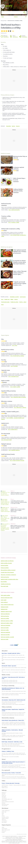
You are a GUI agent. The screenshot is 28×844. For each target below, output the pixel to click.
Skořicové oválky (5, 630)
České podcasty (4, 828)
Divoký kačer (11, 741)
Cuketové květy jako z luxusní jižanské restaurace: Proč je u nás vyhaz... (14, 693)
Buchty (13, 126)
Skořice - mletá (22, 302)
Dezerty (18, 126)
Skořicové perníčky (5, 634)
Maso (2, 16)
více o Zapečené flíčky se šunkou (18, 397)
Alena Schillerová (4, 786)
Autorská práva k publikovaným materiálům (14, 839)
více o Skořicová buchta (14, 209)
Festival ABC (18, 772)
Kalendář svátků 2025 (12, 653)
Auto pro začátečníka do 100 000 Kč (8, 801)
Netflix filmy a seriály (18, 741)
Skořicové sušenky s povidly (7, 637)
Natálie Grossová (5, 787)
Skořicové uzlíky (4, 639)
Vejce (2, 304)
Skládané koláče (4, 607)
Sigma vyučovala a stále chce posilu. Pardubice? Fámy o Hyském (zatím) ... (14, 668)
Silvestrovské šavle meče (6, 597)
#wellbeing (9, 751)
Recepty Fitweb (3, 20)
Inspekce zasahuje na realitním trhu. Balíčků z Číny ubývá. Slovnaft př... (14, 723)
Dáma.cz (12, 491)
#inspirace (4, 751)
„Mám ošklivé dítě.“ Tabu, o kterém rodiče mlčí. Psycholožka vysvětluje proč (19, 518)
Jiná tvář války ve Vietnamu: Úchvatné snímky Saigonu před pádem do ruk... (13, 658)
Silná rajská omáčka (5, 595)
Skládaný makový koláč (6, 611)
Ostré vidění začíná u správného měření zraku (9, 680)
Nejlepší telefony (15, 709)
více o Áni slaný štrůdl (6, 439)
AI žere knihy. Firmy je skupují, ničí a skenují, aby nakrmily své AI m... (13, 713)
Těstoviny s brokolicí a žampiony (8, 574)
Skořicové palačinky (5, 632)
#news (13, 751)
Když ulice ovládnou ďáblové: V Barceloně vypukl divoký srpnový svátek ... (14, 692)
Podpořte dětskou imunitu (7, 761)
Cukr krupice (23, 296)
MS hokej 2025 (5, 665)
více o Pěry (14, 345)
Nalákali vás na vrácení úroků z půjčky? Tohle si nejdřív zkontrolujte (18, 510)
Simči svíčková (4, 602)
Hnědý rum (7, 299)
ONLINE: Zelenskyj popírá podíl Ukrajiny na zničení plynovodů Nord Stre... (13, 660)
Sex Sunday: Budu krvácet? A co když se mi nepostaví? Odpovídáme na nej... (14, 755)
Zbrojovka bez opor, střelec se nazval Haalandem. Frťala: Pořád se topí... (14, 672)
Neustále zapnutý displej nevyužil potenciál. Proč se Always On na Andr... (14, 712)
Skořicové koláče (5, 627)
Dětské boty (4, 819)
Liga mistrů (14, 665)
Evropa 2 (3, 832)
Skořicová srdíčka (5, 618)
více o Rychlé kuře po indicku (17, 355)
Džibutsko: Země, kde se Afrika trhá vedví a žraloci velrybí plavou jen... (13, 746)
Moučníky (8, 126)
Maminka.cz (13, 515)
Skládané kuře (4, 609)
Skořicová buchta (5, 577)
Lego (2, 814)
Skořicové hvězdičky (5, 625)
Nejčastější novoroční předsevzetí (8, 688)
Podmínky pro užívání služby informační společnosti (13, 840)
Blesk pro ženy (14, 507)
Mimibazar (13, 523)
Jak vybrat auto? (4, 805)
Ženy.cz (12, 499)
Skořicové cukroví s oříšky (7, 620)
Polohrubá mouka (5, 302)
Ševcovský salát (4, 586)
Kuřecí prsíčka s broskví (6, 563)
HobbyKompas (4, 800)
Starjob (3, 827)
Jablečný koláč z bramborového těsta (9, 579)
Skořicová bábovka (5, 613)
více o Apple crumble (15, 386)
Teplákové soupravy (5, 818)
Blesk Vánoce (4, 653)
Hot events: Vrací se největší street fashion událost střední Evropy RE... (14, 753)
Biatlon (9, 665)
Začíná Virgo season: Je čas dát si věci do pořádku (10, 756)
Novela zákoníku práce (13, 720)
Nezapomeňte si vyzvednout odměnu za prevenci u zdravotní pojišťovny (14, 767)
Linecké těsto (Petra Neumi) (7, 572)
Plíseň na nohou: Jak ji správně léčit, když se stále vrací (11, 766)
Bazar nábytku (4, 822)
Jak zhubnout (4, 677)
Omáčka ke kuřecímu (6, 584)
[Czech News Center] (16, 645)
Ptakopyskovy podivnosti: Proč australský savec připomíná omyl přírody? (14, 778)
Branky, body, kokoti (10, 783)
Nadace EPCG (21, 720)
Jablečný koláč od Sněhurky (7, 560)
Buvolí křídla (4, 581)
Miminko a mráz (19, 688)
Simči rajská (3, 600)
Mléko (12, 299)
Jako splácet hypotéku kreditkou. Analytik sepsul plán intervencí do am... (14, 724)
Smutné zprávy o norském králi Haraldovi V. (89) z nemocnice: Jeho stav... (13, 656)
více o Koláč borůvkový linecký (17, 460)
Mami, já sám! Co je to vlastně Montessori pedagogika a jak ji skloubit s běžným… (18, 527)
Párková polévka (5, 567)
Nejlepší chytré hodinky (6, 709)
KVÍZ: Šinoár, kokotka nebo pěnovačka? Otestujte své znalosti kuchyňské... (12, 733)
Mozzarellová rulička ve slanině (8, 570)
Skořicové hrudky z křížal (7, 623)
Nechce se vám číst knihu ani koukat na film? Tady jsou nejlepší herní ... (14, 776)
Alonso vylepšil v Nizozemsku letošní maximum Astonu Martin (12, 701)
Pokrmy (16, 16)
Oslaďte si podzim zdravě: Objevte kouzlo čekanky (10, 694)
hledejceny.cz (4, 792)
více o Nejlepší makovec (14, 450)
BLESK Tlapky (5, 741)
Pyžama (3, 815)
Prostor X (4, 783)
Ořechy (16, 299)
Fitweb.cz (25, 1)
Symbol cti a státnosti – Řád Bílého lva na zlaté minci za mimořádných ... (14, 722)
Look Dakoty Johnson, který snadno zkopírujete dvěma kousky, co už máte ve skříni (19, 502)
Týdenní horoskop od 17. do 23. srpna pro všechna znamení (18, 493)
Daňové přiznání (5, 720)
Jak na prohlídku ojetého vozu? (7, 799)
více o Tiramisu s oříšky (13, 222)
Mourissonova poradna (6, 772)
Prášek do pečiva (14, 302)
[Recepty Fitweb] (6, 6)
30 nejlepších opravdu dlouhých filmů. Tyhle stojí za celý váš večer (13, 715)
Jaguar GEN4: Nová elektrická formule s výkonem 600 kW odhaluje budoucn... (13, 775)
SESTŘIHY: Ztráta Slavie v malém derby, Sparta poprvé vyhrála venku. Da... (13, 670)
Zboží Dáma (4, 796)
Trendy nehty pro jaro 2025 (13, 677)
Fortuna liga (17, 783)
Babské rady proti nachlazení (18, 761)
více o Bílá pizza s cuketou (20, 407)
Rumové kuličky (4, 565)
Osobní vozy (4, 795)
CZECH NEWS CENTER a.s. (13, 836)
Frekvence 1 (4, 831)
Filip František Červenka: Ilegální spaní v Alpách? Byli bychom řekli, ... (13, 743)
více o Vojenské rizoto (13, 376)
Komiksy (13, 772)
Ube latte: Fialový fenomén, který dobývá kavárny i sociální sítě (12, 736)
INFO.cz (18, 653)
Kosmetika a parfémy (5, 817)
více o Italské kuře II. (13, 429)
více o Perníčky (14, 366)
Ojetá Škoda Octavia (5, 804)
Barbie (3, 813)
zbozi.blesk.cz (4, 797)
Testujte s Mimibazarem (6, 810)
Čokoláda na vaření (14, 296)
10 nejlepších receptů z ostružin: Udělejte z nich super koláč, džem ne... (13, 735)
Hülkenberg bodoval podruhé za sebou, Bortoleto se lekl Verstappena (13, 704)
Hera (2, 299)
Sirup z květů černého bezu (7, 604)
